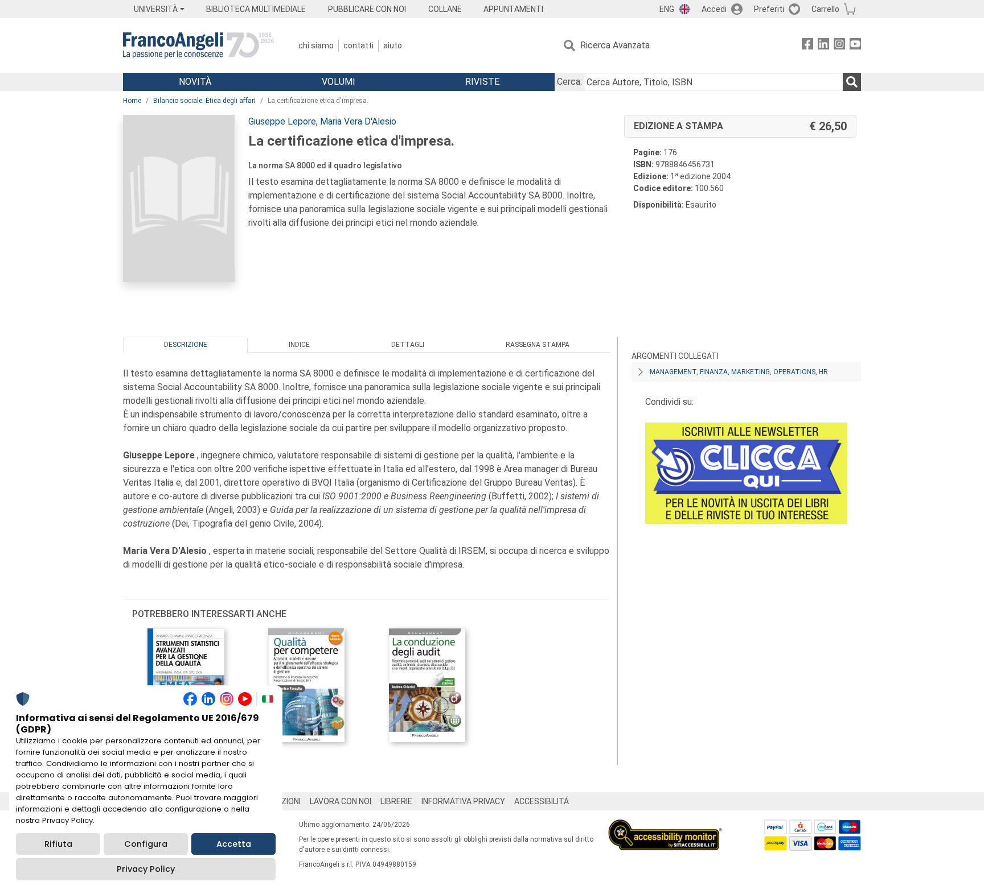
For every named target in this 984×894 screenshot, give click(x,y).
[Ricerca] (852, 82)
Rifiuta (58, 844)
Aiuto (392, 45)
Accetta (233, 844)
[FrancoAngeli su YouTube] (855, 45)
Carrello (825, 9)
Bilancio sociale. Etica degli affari (204, 101)
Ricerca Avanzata (615, 45)
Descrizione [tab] (185, 345)
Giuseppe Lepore (282, 121)
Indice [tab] (299, 345)
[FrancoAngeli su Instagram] (839, 45)
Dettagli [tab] (407, 345)
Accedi (714, 9)
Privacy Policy (146, 869)
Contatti (358, 45)
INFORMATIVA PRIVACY (463, 801)
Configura (145, 844)
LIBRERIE (396, 801)
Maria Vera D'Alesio (358, 121)
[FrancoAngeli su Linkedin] (823, 45)
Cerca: (569, 81)
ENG (666, 9)
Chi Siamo (316, 45)
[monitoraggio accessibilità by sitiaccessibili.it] (665, 826)
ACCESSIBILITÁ (541, 801)
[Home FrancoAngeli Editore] (198, 45)
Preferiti (769, 9)
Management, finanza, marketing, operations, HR (739, 372)
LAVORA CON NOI (340, 801)
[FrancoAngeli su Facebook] (807, 45)
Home (132, 101)
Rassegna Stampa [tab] (537, 345)
